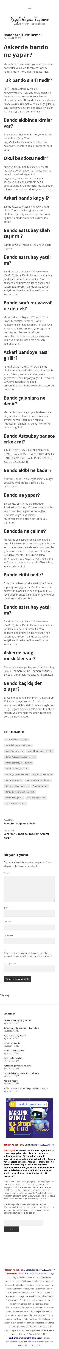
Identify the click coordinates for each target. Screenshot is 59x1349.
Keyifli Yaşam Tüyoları (29, 19)
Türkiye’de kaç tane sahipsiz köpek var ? (21, 1073)
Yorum (7, 873)
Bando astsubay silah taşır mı (19, 762)
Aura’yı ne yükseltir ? (12, 1043)
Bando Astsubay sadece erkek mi (20, 757)
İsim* (6, 907)
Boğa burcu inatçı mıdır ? (15, 1035)
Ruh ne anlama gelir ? (13, 1058)
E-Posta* (7, 921)
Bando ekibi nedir (13, 780)
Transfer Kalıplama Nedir (20, 823)
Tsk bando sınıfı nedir (15, 803)
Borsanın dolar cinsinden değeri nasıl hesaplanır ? (26, 1088)
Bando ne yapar (40, 786)
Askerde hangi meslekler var (18, 745)
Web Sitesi (8, 935)
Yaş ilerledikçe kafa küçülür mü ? (18, 1020)
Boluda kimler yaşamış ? (14, 1050)
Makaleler (17, 731)
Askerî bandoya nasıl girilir (40, 751)
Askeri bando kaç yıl (14, 751)
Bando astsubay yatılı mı (16, 768)
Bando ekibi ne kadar (42, 774)
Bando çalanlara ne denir (17, 774)
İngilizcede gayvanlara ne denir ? (18, 1065)
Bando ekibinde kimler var (38, 780)
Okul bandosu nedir (36, 797)
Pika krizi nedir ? (11, 1081)
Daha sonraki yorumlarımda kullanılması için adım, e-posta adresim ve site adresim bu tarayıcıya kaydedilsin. (28, 954)
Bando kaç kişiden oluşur (17, 786)
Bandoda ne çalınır (14, 797)
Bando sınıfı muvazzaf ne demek (20, 792)
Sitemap (5, 995)
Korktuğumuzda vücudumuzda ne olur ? (21, 1028)
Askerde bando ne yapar (17, 739)
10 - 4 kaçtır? (10, 963)
